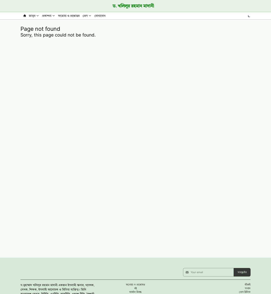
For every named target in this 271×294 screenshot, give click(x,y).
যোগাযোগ (99, 16)
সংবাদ (248, 288)
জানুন (32, 16)
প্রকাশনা (46, 16)
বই (135, 288)
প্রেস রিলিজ (245, 291)
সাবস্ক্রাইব (242, 272)
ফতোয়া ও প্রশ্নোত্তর (69, 16)
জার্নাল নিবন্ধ (135, 291)
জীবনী (248, 284)
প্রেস (85, 16)
